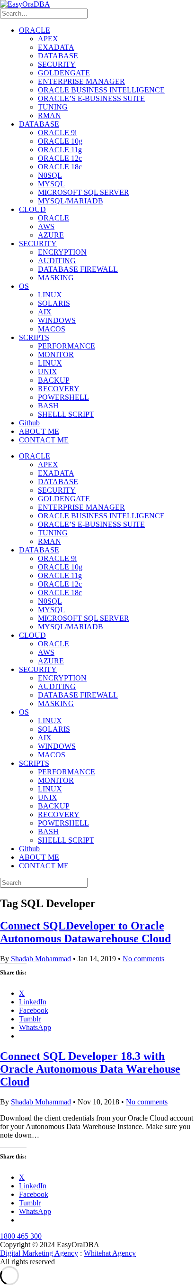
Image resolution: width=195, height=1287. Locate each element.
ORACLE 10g (60, 141)
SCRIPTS (34, 337)
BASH (48, 406)
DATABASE (58, 56)
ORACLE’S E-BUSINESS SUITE (91, 98)
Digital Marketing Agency (39, 1253)
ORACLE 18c (60, 167)
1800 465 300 (21, 1236)
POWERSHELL (63, 397)
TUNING (53, 107)
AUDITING (57, 261)
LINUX (50, 295)
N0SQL (50, 175)
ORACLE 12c (60, 158)
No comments (143, 959)
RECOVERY (59, 389)
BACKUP (54, 380)
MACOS (51, 329)
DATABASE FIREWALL (78, 269)
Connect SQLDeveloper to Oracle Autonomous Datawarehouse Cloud (85, 932)
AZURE (51, 235)
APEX (48, 39)
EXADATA (56, 47)
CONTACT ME (44, 440)
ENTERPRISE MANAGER (81, 81)
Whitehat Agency (110, 1253)
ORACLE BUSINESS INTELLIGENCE (101, 90)
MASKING (56, 278)
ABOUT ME (39, 431)
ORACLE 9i (57, 133)
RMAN (49, 115)
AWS (46, 226)
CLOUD (32, 209)
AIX (45, 312)
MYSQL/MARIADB (70, 201)
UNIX (47, 372)
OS (24, 286)
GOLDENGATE (64, 73)
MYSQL (51, 184)
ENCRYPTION (62, 252)
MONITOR (56, 354)
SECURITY (57, 64)
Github (29, 423)
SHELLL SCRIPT (66, 414)
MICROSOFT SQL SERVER (83, 192)
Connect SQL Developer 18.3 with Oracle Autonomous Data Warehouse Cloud (90, 1069)
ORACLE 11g (60, 150)
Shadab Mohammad (41, 959)
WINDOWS (57, 320)
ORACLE (34, 30)
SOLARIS (54, 303)
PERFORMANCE (66, 346)
